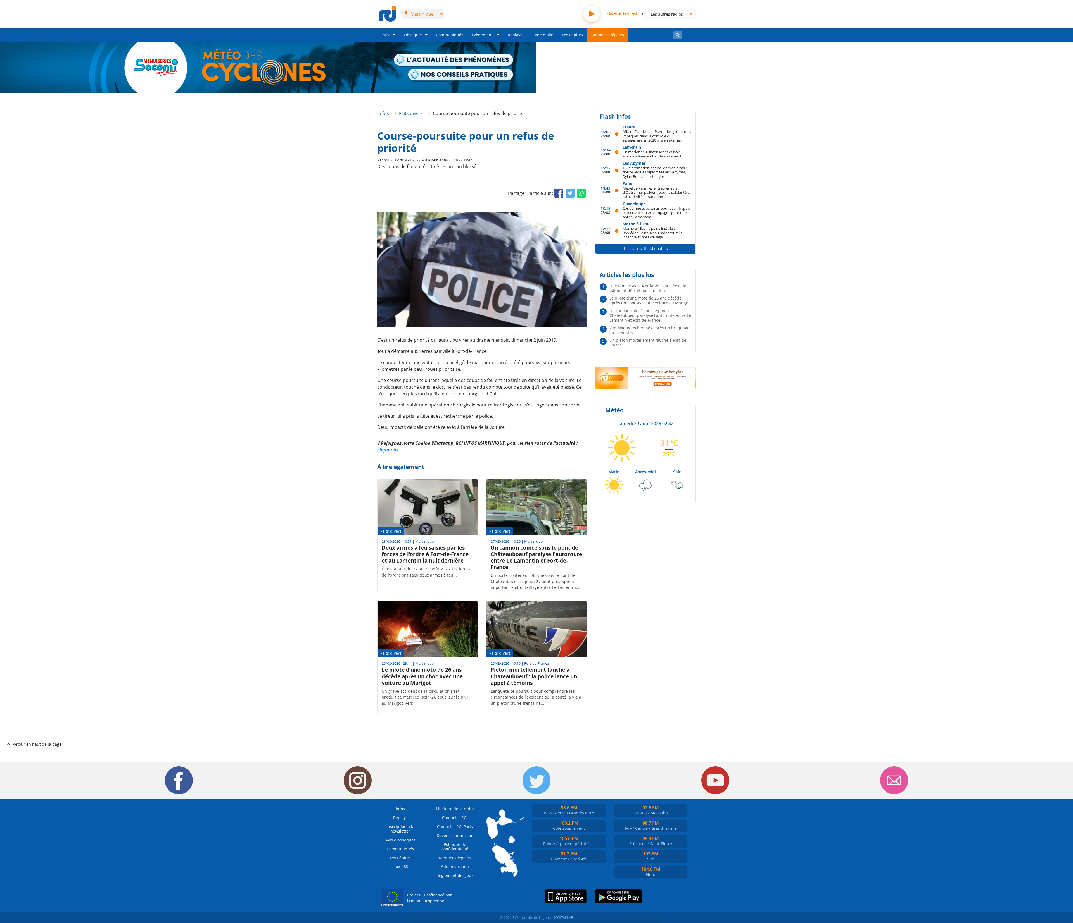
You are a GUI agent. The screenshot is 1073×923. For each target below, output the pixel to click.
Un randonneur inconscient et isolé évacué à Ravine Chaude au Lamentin (654, 154)
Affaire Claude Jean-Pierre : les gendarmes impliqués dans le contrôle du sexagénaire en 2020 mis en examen (657, 135)
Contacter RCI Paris (455, 826)
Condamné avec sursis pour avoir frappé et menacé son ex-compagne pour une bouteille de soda (656, 212)
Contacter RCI (454, 817)
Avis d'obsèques (400, 840)
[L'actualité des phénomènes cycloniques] (454, 60)
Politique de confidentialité (454, 847)
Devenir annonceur (455, 835)
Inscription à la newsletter (400, 829)
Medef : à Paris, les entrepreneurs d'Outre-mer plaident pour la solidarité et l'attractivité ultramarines (657, 192)
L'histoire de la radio (455, 808)
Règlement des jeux (454, 875)
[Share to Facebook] (558, 193)
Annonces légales (607, 34)
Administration (455, 866)
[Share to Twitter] (570, 193)
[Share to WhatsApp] (581, 193)
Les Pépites (572, 34)
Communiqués (449, 34)
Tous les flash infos (645, 248)
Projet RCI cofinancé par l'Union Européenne (429, 898)
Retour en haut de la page (37, 744)
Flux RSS (400, 866)
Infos (386, 34)
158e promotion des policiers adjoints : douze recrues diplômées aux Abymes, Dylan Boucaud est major (655, 172)
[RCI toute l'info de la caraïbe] (387, 14)
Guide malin (542, 34)
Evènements (483, 34)
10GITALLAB (563, 917)
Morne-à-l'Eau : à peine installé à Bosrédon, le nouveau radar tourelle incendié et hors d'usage (652, 232)
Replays (515, 34)
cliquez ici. (388, 450)
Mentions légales (455, 857)
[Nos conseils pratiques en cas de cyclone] (461, 75)
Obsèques (413, 34)
